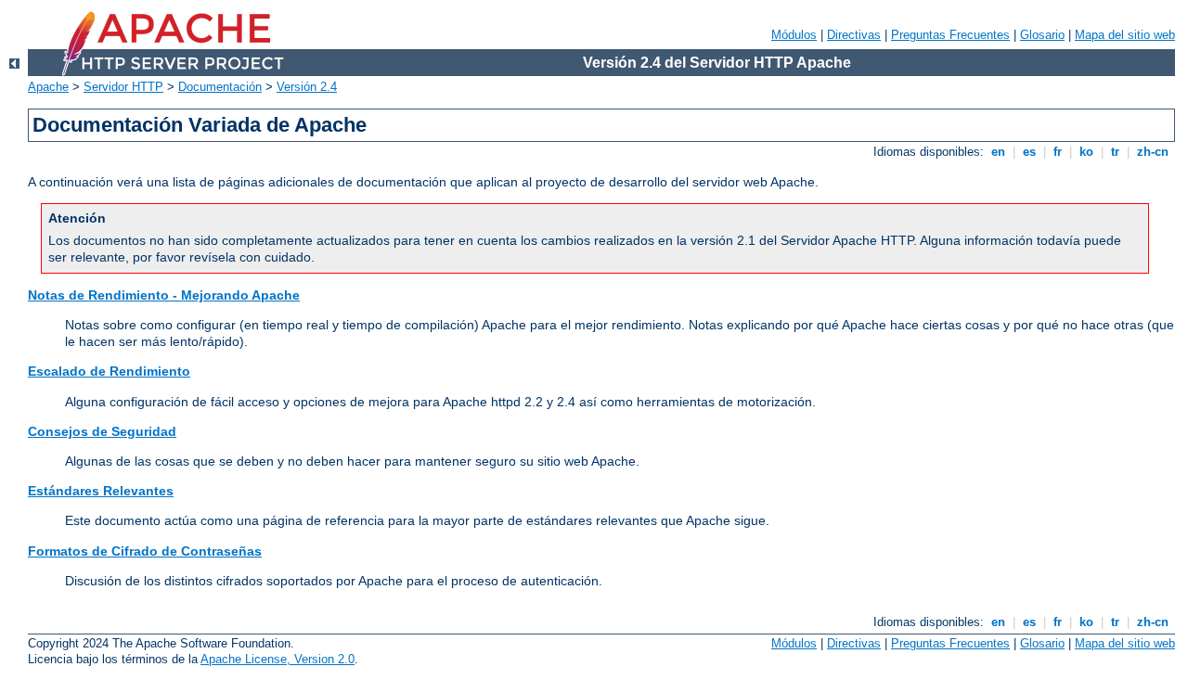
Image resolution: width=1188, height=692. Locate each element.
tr (1115, 152)
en (998, 152)
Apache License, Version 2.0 (277, 659)
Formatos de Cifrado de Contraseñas (145, 551)
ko (1086, 152)
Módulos (794, 35)
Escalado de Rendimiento (109, 371)
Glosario (1042, 35)
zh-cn (1152, 152)
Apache (48, 87)
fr (1057, 152)
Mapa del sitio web (1125, 35)
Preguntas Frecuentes (950, 35)
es (1029, 152)
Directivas (854, 35)
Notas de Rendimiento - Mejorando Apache (164, 295)
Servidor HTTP (123, 87)
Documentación (220, 87)
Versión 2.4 (307, 87)
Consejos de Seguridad (102, 431)
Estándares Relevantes (101, 490)
